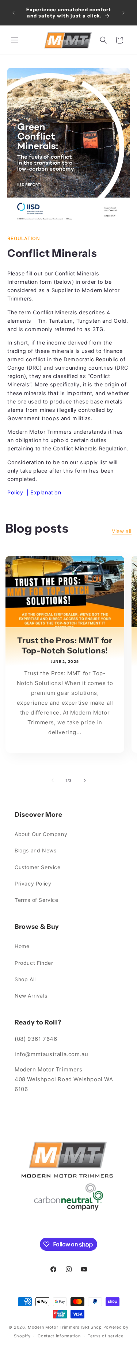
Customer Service (38, 867)
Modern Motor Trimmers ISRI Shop (65, 1327)
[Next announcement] (123, 13)
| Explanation (44, 492)
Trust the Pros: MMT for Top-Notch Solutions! (64, 645)
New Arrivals (31, 995)
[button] (15, 40)
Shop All (25, 979)
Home (22, 946)
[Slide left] (53, 780)
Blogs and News (35, 850)
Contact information (59, 1335)
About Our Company (41, 834)
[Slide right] (85, 780)
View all (122, 531)
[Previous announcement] (13, 13)
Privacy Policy (33, 883)
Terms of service (105, 1335)
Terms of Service (36, 900)
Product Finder (34, 963)
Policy (16, 492)
